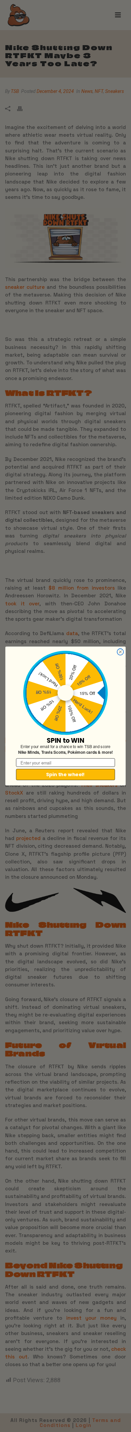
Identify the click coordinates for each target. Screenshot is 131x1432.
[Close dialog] (120, 652)
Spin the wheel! (65, 774)
